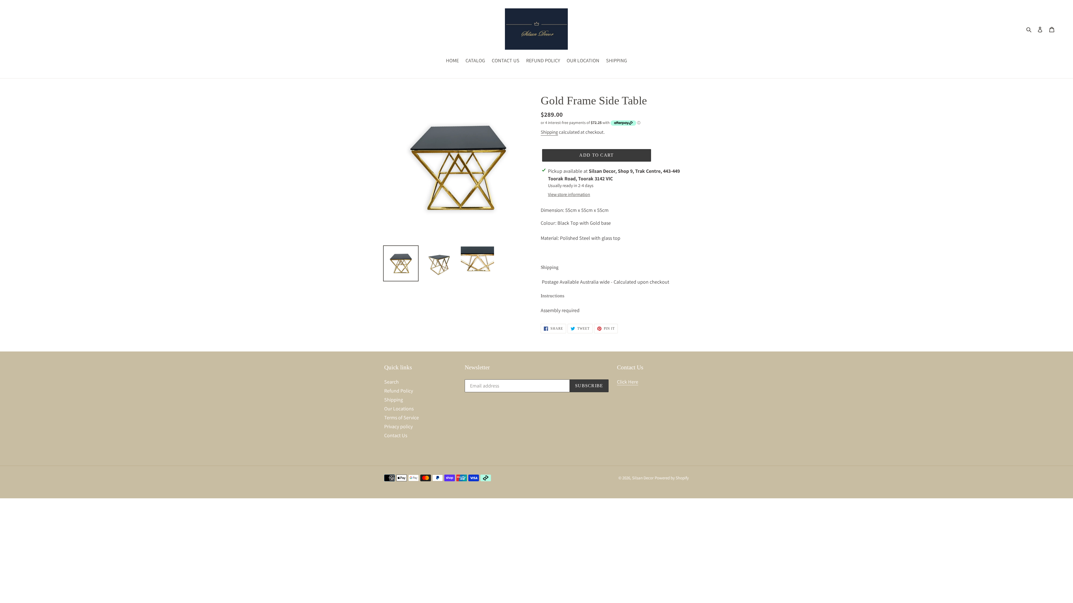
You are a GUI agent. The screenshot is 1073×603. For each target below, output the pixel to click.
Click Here (627, 382)
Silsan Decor (643, 477)
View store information (569, 194)
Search (391, 382)
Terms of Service (401, 417)
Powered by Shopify (672, 477)
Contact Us (395, 435)
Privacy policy (398, 426)
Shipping (549, 132)
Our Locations (399, 408)
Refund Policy (398, 390)
